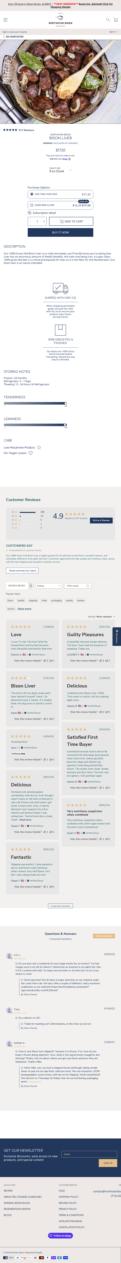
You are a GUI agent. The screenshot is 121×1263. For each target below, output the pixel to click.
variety (69, 600)
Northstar (14, 36)
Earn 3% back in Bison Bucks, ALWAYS (29, 4)
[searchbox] (17, 585)
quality (21, 600)
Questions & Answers (60, 934)
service (10, 608)
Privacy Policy (68, 1208)
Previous (3, 83)
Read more (25, 819)
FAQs (62, 1190)
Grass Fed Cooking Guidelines (23, 1196)
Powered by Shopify (33, 1252)
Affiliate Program (70, 1221)
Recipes (8, 1190)
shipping (33, 600)
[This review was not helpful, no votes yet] (50, 660)
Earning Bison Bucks (17, 1202)
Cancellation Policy (71, 1227)
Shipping (47, 143)
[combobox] (49, 586)
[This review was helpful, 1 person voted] (101, 787)
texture (80, 600)
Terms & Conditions (71, 1215)
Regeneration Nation (17, 1208)
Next (117, 83)
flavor (10, 600)
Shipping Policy (68, 1196)
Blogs (8, 1215)
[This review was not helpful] (106, 660)
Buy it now (60, 232)
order (44, 600)
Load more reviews (60, 906)
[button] (5, 19)
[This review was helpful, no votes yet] (45, 660)
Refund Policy (68, 1202)
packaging (56, 600)
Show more (24, 608)
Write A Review (101, 520)
